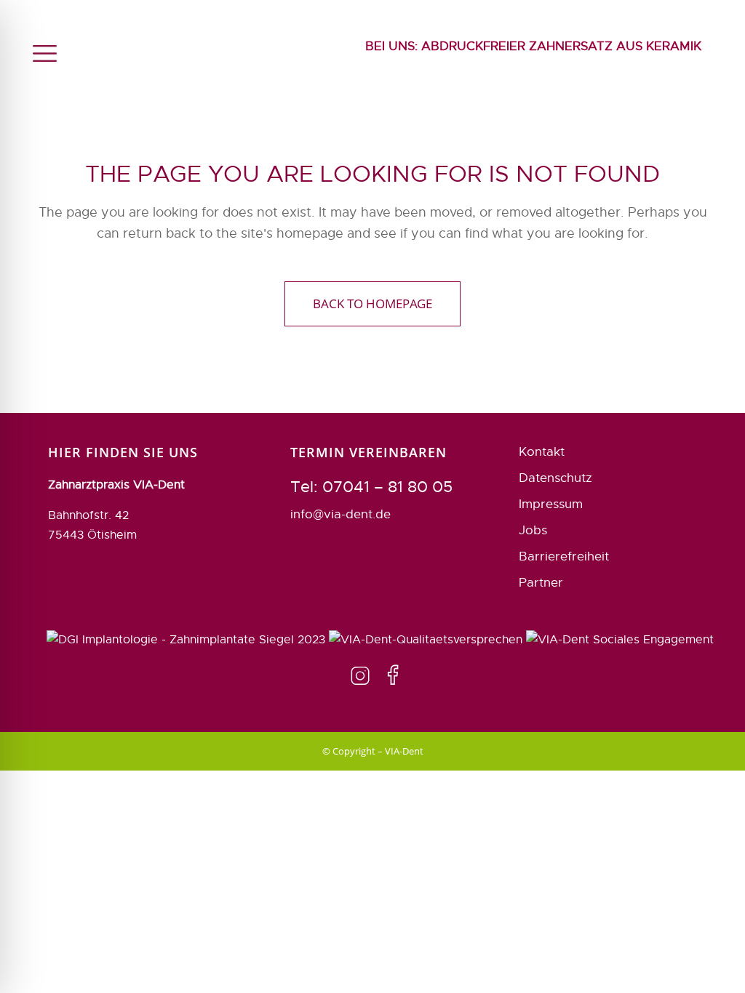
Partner (541, 582)
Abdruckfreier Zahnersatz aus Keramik (533, 46)
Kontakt (542, 451)
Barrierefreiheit (564, 556)
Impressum (551, 504)
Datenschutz (555, 478)
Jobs (533, 530)
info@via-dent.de (340, 514)
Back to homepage (372, 303)
